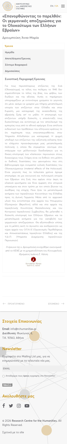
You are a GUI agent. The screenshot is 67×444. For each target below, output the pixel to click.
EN (51, 6)
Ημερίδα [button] (9, 52)
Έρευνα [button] (9, 46)
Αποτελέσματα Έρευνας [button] (18, 58)
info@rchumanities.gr (23, 329)
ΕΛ (56, 6)
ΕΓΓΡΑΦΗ (7, 385)
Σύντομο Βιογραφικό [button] (16, 65)
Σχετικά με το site (13, 432)
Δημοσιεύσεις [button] (12, 71)
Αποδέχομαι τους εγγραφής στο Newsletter (30, 376)
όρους (26, 376)
